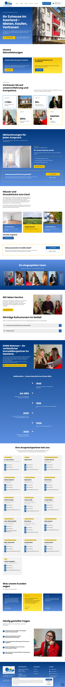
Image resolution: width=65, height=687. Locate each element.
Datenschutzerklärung (16, 684)
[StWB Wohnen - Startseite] (7, 3)
